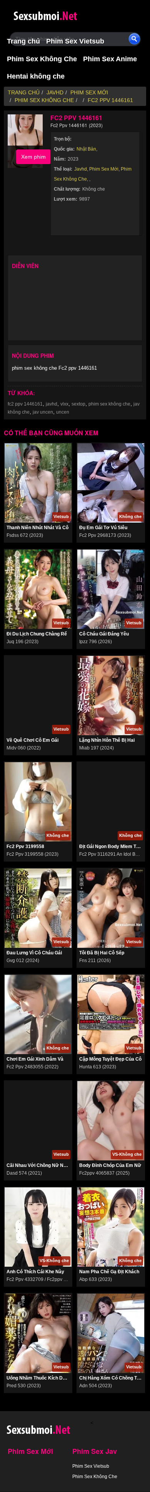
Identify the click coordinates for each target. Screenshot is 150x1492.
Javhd (80, 169)
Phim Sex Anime (110, 59)
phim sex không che (109, 404)
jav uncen (43, 412)
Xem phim (33, 157)
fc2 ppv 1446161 (25, 404)
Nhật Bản (86, 149)
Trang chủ (23, 41)
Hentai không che (36, 76)
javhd (51, 404)
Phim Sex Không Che (42, 59)
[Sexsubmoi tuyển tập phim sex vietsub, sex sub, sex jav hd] (60, 14)
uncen (62, 412)
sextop (78, 404)
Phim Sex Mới (103, 169)
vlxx (64, 404)
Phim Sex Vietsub (75, 41)
